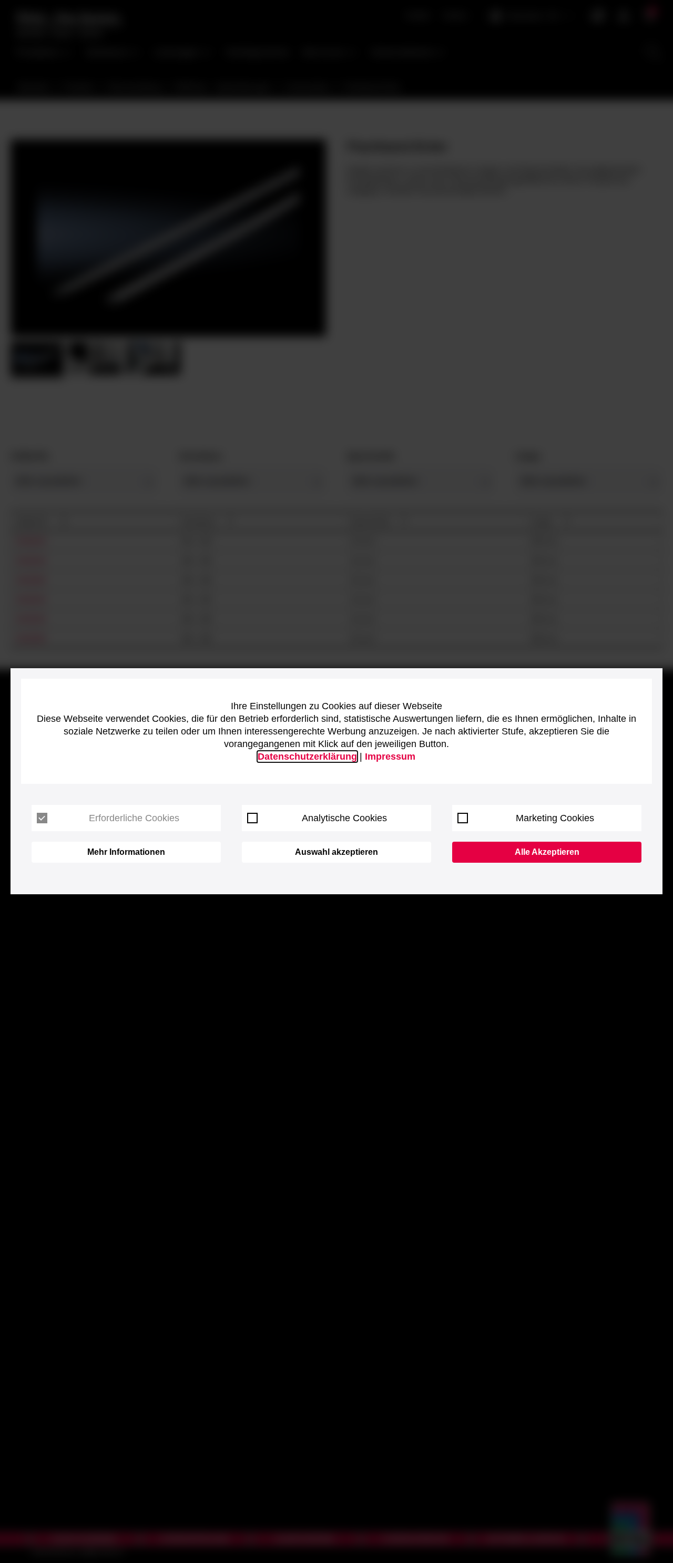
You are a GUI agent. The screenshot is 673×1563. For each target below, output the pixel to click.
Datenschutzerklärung (307, 756)
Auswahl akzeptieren (336, 851)
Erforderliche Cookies (134, 818)
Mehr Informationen (126, 851)
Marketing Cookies (555, 818)
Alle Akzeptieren (547, 851)
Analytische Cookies (344, 818)
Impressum (390, 756)
